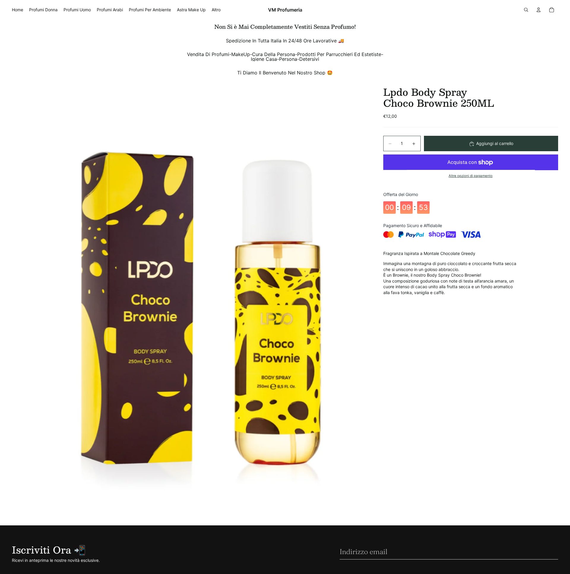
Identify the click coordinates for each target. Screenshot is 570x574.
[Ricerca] (526, 9)
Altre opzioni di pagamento (471, 176)
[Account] (538, 9)
